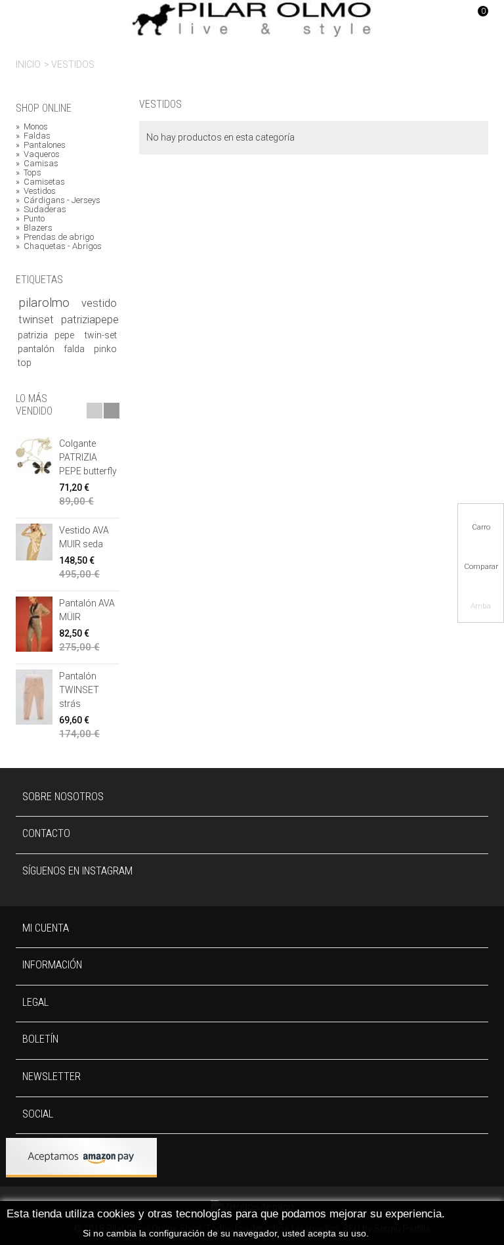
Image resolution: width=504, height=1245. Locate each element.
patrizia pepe (49, 335)
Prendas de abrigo (55, 237)
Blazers (34, 228)
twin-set (101, 335)
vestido (99, 303)
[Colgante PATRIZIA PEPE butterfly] (34, 455)
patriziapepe (90, 319)
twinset (37, 319)
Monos (32, 126)
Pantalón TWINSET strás (79, 690)
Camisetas (40, 182)
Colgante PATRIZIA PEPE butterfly (88, 457)
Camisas (37, 163)
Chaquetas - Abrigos (59, 246)
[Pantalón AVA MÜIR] (34, 624)
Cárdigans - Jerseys (58, 200)
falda (76, 349)
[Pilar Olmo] (251, 19)
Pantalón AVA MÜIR (87, 610)
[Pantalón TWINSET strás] (34, 696)
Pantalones (41, 145)
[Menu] (32, 20)
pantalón (38, 349)
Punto (30, 218)
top (25, 362)
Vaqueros (38, 154)
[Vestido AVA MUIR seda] (34, 542)
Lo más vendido (34, 404)
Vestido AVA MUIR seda (84, 537)
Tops (28, 172)
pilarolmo (47, 303)
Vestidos (36, 191)
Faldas (33, 136)
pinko (105, 349)
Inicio (28, 64)
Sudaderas (41, 209)
